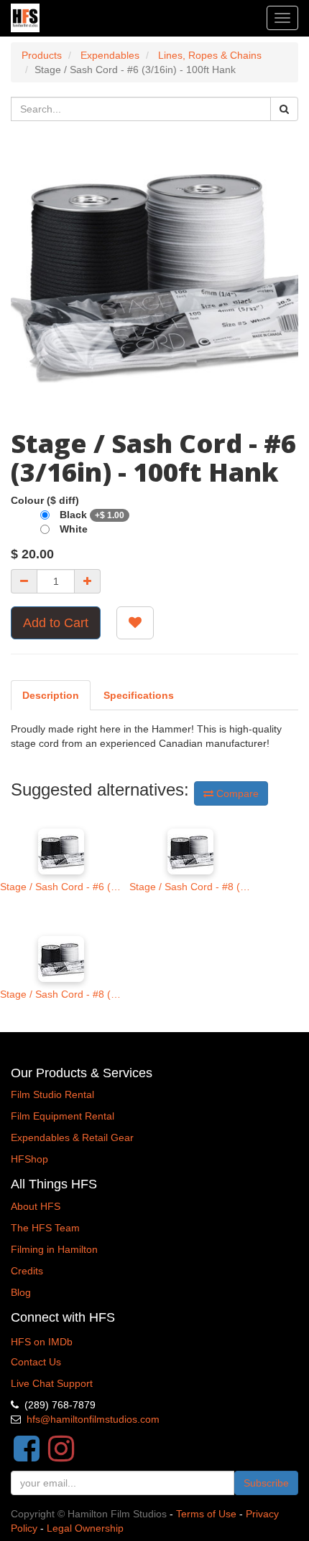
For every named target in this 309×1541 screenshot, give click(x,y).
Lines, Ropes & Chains (210, 55)
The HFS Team (45, 1228)
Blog (21, 1292)
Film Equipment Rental (62, 1116)
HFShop (29, 1159)
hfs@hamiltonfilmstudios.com (93, 1419)
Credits (27, 1271)
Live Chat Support (52, 1383)
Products (42, 55)
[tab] (138, 695)
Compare (236, 793)
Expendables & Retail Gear (72, 1137)
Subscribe (266, 1483)
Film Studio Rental (52, 1094)
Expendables (109, 55)
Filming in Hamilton (54, 1249)
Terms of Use (206, 1513)
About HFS (35, 1206)
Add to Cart (55, 623)
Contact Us (36, 1362)
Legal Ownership (85, 1528)
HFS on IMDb (42, 1341)
